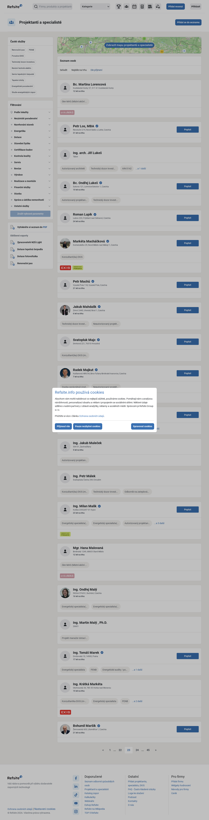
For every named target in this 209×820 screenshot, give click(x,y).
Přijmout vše (63, 426)
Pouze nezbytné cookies (87, 426)
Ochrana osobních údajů (91, 416)
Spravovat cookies (142, 426)
